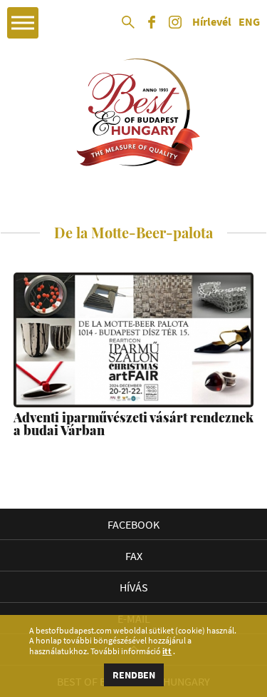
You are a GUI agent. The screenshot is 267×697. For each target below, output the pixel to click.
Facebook (133, 524)
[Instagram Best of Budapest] (175, 27)
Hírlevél (211, 22)
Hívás (134, 587)
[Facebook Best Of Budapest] (151, 27)
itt (167, 651)
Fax (133, 556)
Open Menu (22, 23)
